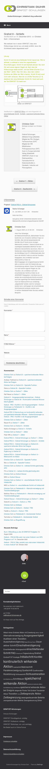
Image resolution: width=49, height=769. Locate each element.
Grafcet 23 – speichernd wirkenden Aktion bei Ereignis (21, 445)
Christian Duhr (20, 227)
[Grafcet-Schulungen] (24, 8)
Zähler (6, 116)
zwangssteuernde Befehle (33, 697)
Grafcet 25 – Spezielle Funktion (26, 385)
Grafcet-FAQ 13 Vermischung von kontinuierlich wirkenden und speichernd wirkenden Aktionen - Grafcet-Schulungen (23, 413)
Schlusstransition (35, 674)
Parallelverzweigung (12, 670)
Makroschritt (26, 666)
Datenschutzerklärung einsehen (13, 754)
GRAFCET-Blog (20, 111)
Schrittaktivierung (8, 679)
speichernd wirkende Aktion (35, 114)
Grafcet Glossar (21, 474)
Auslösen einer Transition (14, 638)
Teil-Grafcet (31, 690)
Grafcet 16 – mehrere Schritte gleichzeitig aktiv (24, 471)
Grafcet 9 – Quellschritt (24, 189)
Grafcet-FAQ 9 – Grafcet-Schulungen (23, 204)
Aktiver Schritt (39, 632)
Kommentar (8, 310)
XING (24, 563)
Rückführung (9, 674)
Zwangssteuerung (30, 700)
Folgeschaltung (28, 653)
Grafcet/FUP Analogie (11, 657)
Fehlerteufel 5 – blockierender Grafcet (28, 514)
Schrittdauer (18, 678)
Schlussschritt (20, 674)
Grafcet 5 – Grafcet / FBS (24, 508)
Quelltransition (38, 670)
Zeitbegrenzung (12, 697)
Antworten (35, 212)
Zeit (19, 694)
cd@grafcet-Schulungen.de (12, 615)
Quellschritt (27, 670)
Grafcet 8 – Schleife (22, 426)
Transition (13, 693)
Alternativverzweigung (13, 635)
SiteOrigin (40, 764)
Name (6, 335)
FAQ (13, 653)
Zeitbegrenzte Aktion (30, 693)
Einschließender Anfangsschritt (14, 649)
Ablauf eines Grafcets (11, 632)
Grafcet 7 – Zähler (24, 181)
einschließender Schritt (11, 114)
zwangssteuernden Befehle (13, 700)
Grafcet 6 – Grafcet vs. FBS (21, 502)
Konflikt (38, 656)
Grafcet (37, 653)
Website (6, 353)
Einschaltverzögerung (28, 645)
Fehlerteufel (19, 653)
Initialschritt (27, 657)
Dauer (34, 642)
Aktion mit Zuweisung (27, 632)
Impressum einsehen (10, 741)
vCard (24, 581)
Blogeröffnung (20, 520)
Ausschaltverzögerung (13, 641)
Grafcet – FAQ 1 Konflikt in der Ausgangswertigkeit (21, 416)
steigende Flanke (21, 690)
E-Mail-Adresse (9, 344)
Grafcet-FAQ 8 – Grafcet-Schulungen (16, 454)
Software (19, 505)
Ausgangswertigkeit (34, 635)
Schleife (22, 114)
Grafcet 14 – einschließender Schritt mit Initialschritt (27, 485)
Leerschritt (17, 667)
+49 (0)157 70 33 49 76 (11, 608)
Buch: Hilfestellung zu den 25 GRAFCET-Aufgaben (20, 532)
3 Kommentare (14, 39)
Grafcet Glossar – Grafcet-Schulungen (16, 499)
